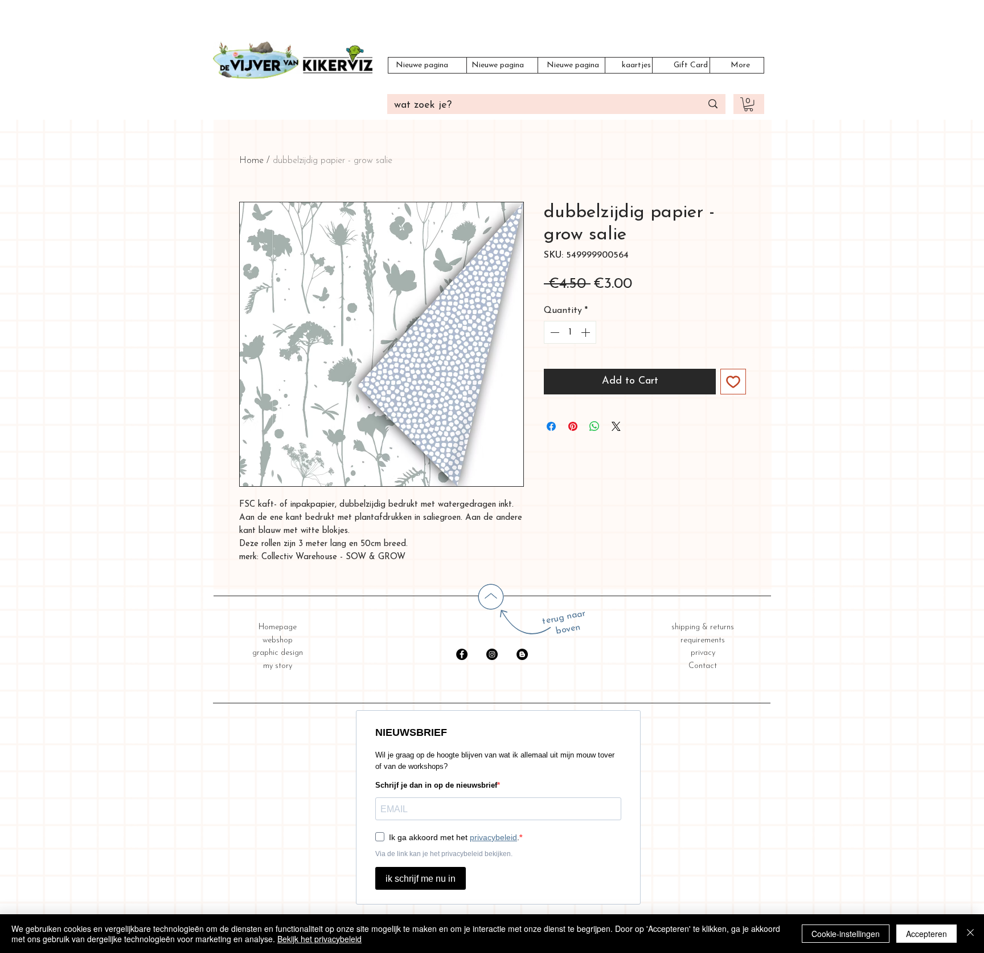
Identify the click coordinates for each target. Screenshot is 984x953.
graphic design (277, 653)
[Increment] (586, 332)
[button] (748, 104)
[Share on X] (616, 426)
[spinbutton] (570, 332)
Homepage (278, 627)
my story (277, 666)
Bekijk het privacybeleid (319, 938)
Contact (702, 666)
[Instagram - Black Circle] (492, 654)
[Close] (970, 933)
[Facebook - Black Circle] (462, 654)
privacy (703, 653)
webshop (278, 640)
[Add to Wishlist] (733, 381)
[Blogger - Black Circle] (522, 654)
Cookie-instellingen (845, 933)
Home (251, 160)
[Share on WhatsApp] (594, 426)
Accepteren (926, 933)
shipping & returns (702, 627)
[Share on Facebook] (551, 426)
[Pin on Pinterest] (573, 426)
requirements (702, 640)
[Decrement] (553, 332)
